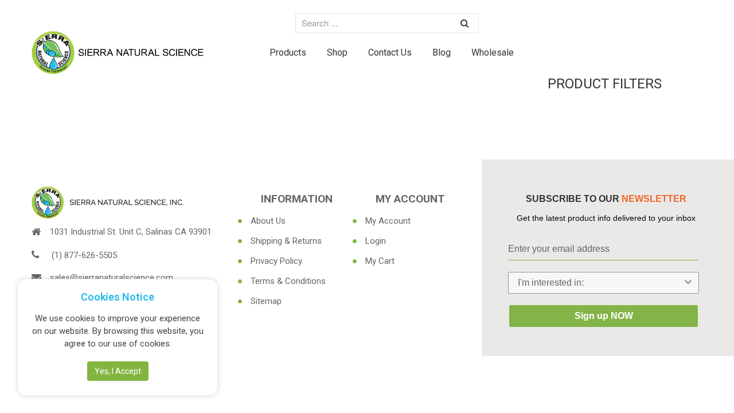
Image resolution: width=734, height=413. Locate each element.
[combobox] (600, 282)
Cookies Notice (117, 297)
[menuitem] (288, 52)
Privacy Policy (276, 261)
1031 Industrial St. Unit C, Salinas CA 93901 (131, 232)
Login (375, 241)
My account (388, 221)
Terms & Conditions (288, 281)
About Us (268, 221)
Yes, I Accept (118, 371)
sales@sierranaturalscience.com (111, 277)
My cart (380, 261)
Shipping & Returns (286, 241)
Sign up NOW (604, 316)
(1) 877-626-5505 (84, 255)
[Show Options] (688, 282)
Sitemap (266, 301)
